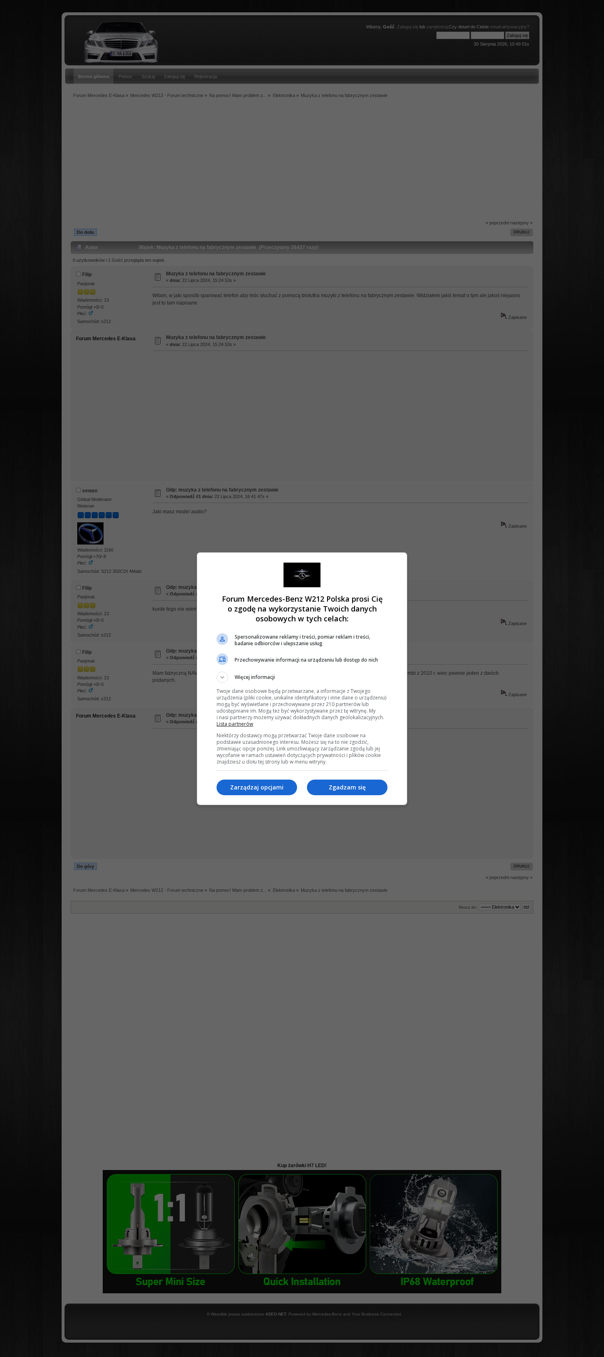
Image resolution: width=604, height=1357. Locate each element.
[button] (302, 677)
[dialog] (302, 678)
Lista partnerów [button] (235, 723)
